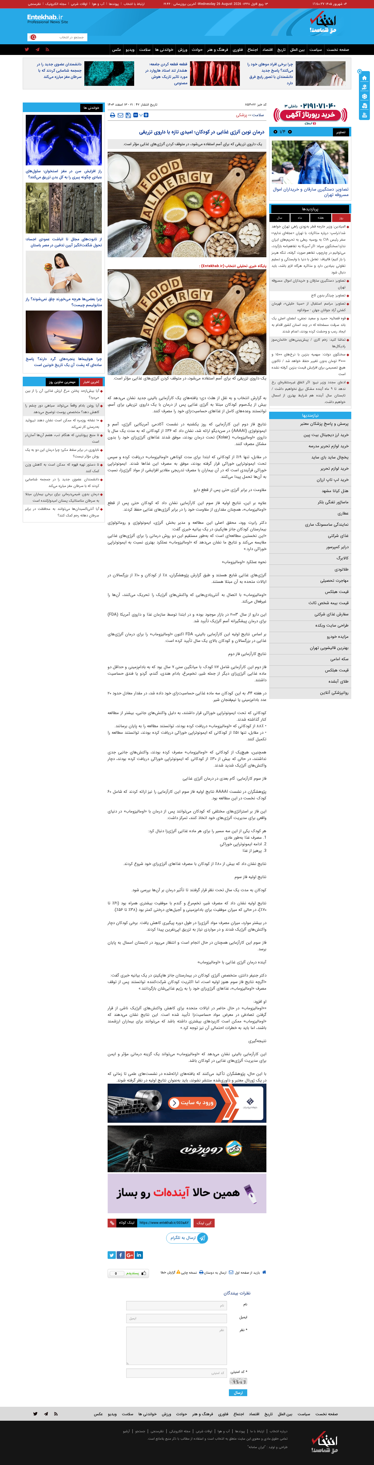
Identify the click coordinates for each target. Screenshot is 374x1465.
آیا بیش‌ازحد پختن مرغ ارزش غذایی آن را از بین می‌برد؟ (62, 394)
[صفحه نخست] (364, 77)
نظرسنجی (34, 4)
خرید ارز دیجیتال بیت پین (326, 435)
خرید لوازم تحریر (335, 468)
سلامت (145, 50)
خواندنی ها (164, 50)
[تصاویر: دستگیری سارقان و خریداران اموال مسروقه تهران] (310, 162)
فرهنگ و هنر (217, 50)
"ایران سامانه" (257, 1447)
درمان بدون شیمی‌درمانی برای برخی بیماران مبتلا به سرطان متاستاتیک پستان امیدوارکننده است (62, 497)
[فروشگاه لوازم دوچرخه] (187, 1148)
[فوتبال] (364, 96)
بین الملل (297, 50)
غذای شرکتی (338, 536)
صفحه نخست (338, 50)
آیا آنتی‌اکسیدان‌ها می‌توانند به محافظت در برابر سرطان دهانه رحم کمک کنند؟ (62, 512)
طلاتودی (342, 569)
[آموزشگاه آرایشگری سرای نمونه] (187, 1193)
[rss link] (56, 1414)
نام (245, 1304)
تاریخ (281, 50)
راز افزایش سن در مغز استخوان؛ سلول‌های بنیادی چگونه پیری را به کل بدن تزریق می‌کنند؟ (64, 174)
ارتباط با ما (257, 1431)
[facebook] (121, 1255)
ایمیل (243, 1317)
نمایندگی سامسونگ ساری (327, 524)
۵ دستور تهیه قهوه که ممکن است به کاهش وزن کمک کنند (62, 468)
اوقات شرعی (79, 4)
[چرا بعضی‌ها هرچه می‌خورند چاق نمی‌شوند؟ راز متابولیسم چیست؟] (64, 272)
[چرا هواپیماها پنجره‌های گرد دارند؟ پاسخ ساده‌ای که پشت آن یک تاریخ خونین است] (64, 332)
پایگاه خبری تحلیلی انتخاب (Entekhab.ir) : (232, 266)
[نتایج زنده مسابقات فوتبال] (364, 114)
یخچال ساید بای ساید (330, 457)
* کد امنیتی (239, 1372)
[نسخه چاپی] (112, 115)
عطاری (343, 513)
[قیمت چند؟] (364, 87)
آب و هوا (98, 4)
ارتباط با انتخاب (134, 4)
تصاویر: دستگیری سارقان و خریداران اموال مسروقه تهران (311, 192)
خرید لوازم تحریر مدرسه (329, 446)
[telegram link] (46, 1414)
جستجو (140, 1431)
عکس (116, 50)
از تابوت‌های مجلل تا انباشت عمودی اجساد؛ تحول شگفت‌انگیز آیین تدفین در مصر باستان (64, 242)
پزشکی (241, 115)
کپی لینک (204, 1223)
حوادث (197, 50)
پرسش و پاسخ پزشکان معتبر (324, 423)
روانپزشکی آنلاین (334, 692)
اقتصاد (268, 50)
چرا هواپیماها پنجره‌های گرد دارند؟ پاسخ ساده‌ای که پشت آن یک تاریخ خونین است (64, 362)
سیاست (315, 50)
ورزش (182, 50)
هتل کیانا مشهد (335, 491)
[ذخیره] (128, 115)
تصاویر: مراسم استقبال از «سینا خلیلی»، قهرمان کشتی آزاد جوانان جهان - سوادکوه (309, 307)
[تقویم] (364, 105)
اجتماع (253, 50)
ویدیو (130, 50)
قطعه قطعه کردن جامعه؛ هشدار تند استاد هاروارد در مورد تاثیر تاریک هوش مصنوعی (166, 73)
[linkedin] (139, 1255)
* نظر (243, 1330)
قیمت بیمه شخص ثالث (329, 603)
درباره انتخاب (278, 1431)
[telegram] (37, 49)
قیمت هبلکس (337, 592)
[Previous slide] (290, 131)
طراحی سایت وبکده (332, 625)
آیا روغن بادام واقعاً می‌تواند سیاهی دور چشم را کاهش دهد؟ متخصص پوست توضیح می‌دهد (62, 409)
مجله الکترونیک (55, 4)
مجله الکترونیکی (179, 1431)
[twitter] (27, 49)
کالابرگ (342, 558)
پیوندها (114, 4)
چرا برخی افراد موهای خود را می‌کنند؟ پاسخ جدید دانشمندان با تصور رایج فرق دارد (270, 73)
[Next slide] (275, 131)
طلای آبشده (339, 681)
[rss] (47, 49)
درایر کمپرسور (337, 547)
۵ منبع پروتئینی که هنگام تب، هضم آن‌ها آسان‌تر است (62, 438)
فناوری (238, 50)
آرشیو (126, 1431)
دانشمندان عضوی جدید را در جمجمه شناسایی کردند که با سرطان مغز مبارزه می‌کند (59, 70)
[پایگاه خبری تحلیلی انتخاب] (327, 24)
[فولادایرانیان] (187, 1103)
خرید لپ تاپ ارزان (333, 479)
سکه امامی (339, 659)
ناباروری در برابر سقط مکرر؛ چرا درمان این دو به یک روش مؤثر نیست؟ (62, 453)
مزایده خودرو (338, 636)
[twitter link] (35, 1414)
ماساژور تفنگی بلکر (333, 502)
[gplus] (130, 1255)
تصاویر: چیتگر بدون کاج (328, 295)
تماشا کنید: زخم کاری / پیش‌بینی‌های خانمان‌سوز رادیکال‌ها (309, 343)
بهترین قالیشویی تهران (329, 648)
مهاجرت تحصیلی (334, 580)
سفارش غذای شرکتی (332, 614)
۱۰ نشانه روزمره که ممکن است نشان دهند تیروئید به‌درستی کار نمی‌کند (62, 423)
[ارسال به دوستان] (120, 115)
